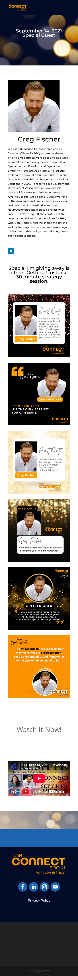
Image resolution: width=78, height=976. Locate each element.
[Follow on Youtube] (55, 887)
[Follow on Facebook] (22, 887)
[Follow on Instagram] (44, 887)
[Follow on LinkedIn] (11, 251)
